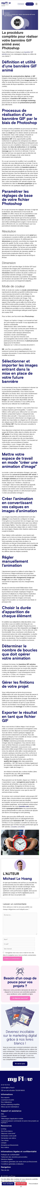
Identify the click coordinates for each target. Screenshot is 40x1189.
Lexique (3, 1143)
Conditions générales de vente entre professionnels (19, 1162)
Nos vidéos (5, 1147)
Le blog (3, 1129)
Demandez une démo (8, 1138)
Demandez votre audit (8, 1136)
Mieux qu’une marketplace (10, 1107)
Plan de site (5, 1170)
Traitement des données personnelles (14, 1157)
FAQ (2, 1114)
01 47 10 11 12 (5, 1085)
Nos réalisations (6, 1102)
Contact (4, 1116)
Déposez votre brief (8, 1134)
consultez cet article (18, 827)
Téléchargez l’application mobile (12, 1119)
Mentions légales (7, 1159)
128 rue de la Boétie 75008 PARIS (13, 1090)
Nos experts (5, 1098)
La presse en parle (7, 1100)
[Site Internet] (19, 949)
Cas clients (5, 1140)
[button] (21, 4)
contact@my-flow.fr (7, 1088)
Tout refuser (21, 1184)
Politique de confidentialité (10, 1155)
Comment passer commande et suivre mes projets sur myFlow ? (20, 1122)
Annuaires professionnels (9, 1145)
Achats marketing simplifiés (10, 1105)
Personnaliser (33, 1184)
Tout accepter (8, 1184)
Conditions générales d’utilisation (12, 1164)
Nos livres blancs (7, 1131)
